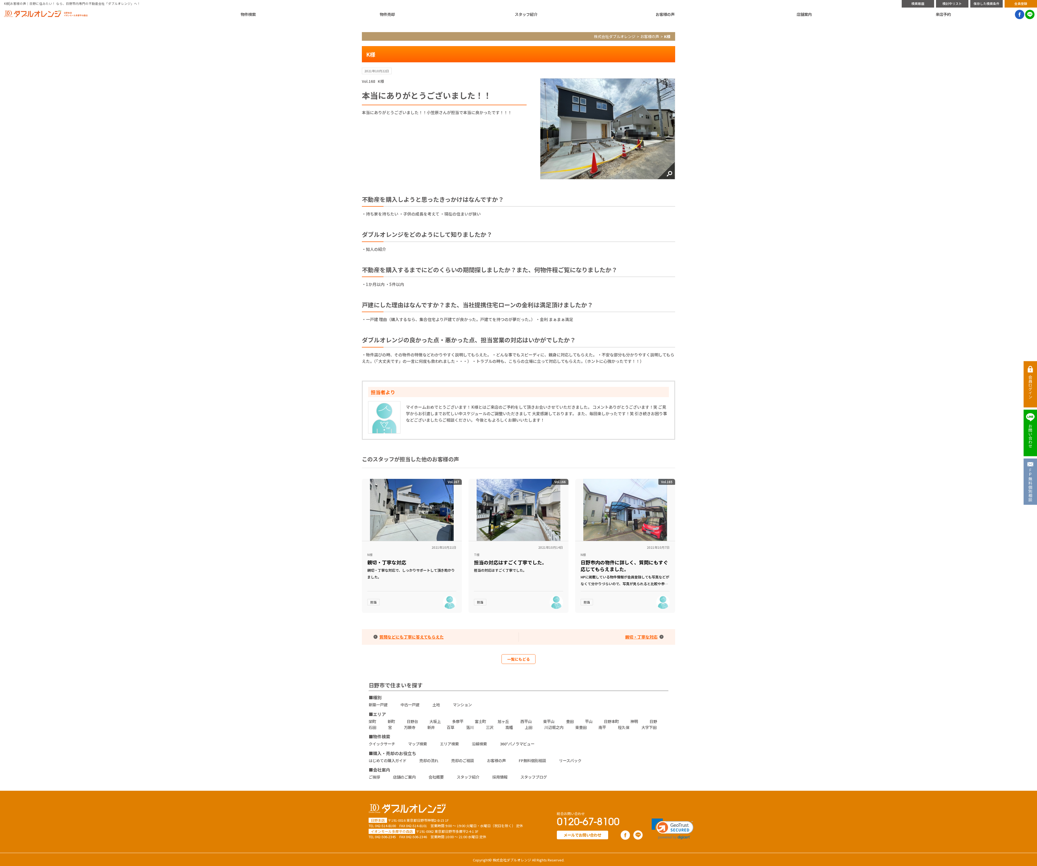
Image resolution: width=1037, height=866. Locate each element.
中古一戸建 (409, 704)
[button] (672, 829)
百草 (450, 727)
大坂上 (435, 721)
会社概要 (436, 777)
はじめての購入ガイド (387, 760)
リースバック (570, 760)
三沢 (489, 727)
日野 (653, 721)
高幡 (509, 727)
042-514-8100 (385, 825)
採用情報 (499, 777)
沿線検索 (479, 743)
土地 (436, 704)
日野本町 (611, 721)
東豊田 (581, 727)
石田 (372, 727)
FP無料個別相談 (532, 760)
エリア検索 (449, 743)
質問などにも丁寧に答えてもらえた (411, 637)
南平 (602, 727)
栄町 (372, 721)
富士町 (480, 721)
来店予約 (943, 14)
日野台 (412, 721)
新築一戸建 (378, 704)
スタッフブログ (533, 777)
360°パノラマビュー (517, 743)
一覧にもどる (518, 659)
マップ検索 (417, 743)
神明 (634, 721)
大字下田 (648, 727)
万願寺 (409, 727)
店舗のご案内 (404, 777)
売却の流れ (428, 760)
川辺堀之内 (553, 727)
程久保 (623, 727)
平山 (588, 721)
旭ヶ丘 (503, 721)
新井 (431, 727)
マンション (462, 704)
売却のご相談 (462, 760)
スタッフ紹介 (526, 14)
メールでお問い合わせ (582, 835)
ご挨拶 (374, 777)
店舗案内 (804, 14)
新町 (391, 721)
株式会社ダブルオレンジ (614, 36)
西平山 (526, 721)
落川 (470, 727)
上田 (528, 727)
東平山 (548, 721)
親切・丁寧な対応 (641, 637)
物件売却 (387, 14)
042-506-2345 (385, 836)
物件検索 (248, 14)
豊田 (570, 721)
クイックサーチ (382, 743)
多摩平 (457, 721)
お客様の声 (665, 14)
